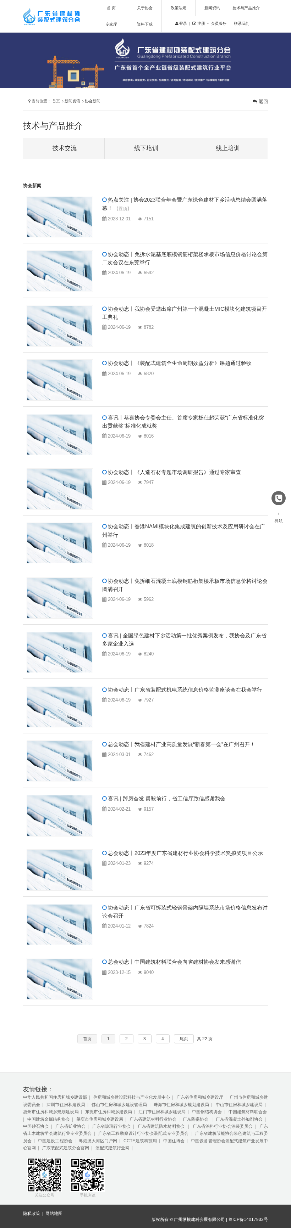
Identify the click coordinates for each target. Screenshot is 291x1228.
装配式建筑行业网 (112, 1147)
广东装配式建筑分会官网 (65, 1147)
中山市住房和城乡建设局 (239, 1104)
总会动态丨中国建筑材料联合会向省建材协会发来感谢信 (173, 962)
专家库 (111, 24)
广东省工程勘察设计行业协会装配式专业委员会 (143, 1133)
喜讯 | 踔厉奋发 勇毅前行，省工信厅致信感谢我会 (165, 798)
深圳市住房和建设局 (65, 1104)
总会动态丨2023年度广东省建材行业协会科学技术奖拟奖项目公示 (184, 853)
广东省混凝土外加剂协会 (239, 1119)
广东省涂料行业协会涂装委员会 (223, 1126)
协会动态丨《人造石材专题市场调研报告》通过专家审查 (173, 472)
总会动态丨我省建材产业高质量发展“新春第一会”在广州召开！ (180, 744)
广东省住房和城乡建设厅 (199, 1097)
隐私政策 (31, 1213)
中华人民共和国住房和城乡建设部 (55, 1097)
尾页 (184, 1038)
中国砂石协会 (36, 1126)
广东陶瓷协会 (196, 1119)
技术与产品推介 (246, 8)
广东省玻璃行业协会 (111, 1126)
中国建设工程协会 (55, 1140)
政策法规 (178, 8)
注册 (200, 23)
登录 (182, 23)
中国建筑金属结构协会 (48, 1119)
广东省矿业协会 (70, 1126)
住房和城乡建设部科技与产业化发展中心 (131, 1097)
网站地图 (53, 1213)
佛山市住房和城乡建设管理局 (119, 1104)
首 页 (111, 8)
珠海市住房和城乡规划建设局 (181, 1104)
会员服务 (218, 23)
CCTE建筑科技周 (140, 1140)
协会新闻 (92, 101)
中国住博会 (174, 1140)
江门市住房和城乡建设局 (161, 1111)
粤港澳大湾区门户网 (98, 1140)
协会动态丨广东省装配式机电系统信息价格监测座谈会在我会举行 (184, 690)
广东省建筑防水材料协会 (162, 1126)
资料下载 (145, 24)
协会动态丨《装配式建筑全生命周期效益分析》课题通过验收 (179, 363)
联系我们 (241, 23)
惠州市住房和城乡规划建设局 (51, 1111)
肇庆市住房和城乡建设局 (99, 1119)
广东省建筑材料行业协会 (153, 1119)
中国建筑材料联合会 (248, 1111)
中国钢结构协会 (207, 1111)
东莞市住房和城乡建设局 (108, 1111)
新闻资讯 (212, 8)
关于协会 (145, 8)
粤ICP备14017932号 (248, 1219)
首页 (56, 101)
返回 (262, 101)
